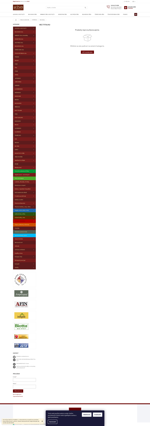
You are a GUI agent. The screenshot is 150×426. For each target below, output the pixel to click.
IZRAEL (16, 75)
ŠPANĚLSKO (18, 135)
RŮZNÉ (16, 164)
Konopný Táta (18, 257)
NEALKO (17, 142)
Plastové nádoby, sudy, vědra (22, 207)
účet (28, 1)
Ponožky (17, 228)
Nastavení (52, 422)
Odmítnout (86, 415)
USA (16, 139)
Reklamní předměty (20, 221)
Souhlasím (97, 415)
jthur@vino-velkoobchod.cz (22, 356)
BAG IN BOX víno (19, 32)
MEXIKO (17, 100)
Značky (17, 267)
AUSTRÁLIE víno (19, 43)
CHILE (16, 64)
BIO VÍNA (17, 146)
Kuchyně (17, 264)
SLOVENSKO (18, 128)
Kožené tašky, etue (20, 217)
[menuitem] (18, 14)
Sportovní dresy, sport (21, 235)
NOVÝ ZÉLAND (18, 110)
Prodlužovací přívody (20, 196)
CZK (133, 1)
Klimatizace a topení (20, 185)
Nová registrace (17, 394)
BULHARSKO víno (19, 46)
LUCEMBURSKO (19, 89)
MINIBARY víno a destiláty (21, 35)
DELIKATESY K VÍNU (19, 153)
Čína (16, 68)
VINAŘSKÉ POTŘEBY (20, 160)
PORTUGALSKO (19, 117)
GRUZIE (17, 60)
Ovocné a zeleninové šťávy (22, 171)
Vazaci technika (19, 239)
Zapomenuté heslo (18, 396)
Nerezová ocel (18, 242)
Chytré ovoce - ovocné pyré (22, 175)
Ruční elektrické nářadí (21, 192)
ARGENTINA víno (19, 39)
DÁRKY (16, 150)
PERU (16, 114)
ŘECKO (16, 125)
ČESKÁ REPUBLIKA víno (21, 53)
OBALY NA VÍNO (19, 157)
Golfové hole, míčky (20, 214)
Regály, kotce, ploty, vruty (22, 210)
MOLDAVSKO (18, 103)
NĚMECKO (17, 107)
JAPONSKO (18, 78)
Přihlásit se (18, 391)
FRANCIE (17, 57)
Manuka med (18, 167)
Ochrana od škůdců (20, 250)
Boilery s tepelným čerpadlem (23, 189)
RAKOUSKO (18, 121)
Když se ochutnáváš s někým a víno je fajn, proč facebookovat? (26, 367)
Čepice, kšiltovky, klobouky (22, 225)
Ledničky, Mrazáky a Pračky (22, 182)
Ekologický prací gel (20, 260)
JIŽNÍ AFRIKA (18, 82)
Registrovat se (16, 1)
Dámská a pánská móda (21, 232)
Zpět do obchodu (87, 52)
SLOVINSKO (18, 132)
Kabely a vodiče (19, 200)
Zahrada (17, 246)
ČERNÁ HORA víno (19, 50)
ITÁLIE (16, 71)
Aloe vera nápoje (19, 178)
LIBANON (17, 85)
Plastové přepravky (20, 203)
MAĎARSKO (18, 93)
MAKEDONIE (18, 96)
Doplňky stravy (19, 253)
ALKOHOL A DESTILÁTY (21, 28)
